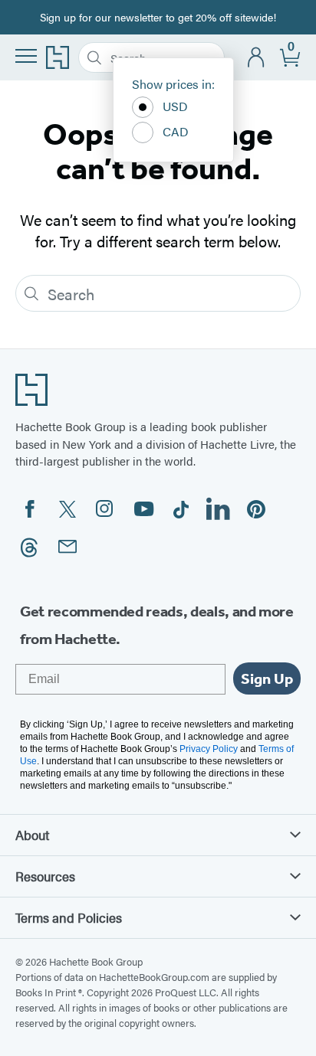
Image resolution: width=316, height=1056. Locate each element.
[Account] (256, 57)
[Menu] (26, 56)
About (32, 835)
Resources (45, 876)
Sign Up (267, 678)
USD (175, 106)
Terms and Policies (68, 917)
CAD (176, 131)
